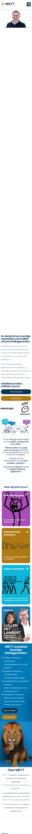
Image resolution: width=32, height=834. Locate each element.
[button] (29, 4)
